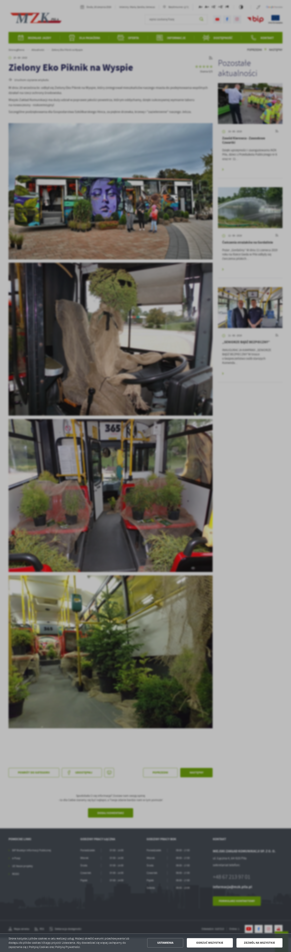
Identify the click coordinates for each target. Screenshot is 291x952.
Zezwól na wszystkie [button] (259, 943)
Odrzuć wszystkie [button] (209, 943)
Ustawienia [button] (165, 943)
